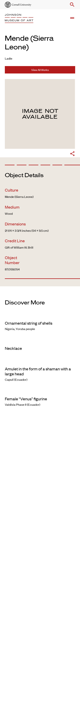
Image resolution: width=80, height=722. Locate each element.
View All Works (40, 70)
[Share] (72, 154)
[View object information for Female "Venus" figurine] (40, 391)
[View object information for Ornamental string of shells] (40, 316)
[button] (71, 5)
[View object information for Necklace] (40, 341)
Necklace (13, 348)
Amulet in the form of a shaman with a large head (38, 371)
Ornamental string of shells (28, 323)
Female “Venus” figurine (26, 398)
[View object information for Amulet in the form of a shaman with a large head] (40, 361)
